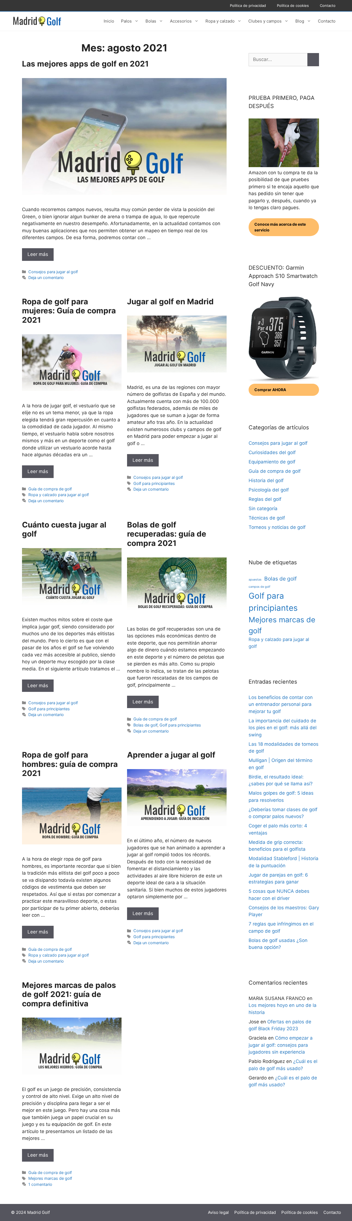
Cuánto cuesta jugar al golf (64, 529)
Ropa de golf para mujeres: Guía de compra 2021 (69, 311)
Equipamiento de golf (272, 462)
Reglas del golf (265, 499)
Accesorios (181, 21)
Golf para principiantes (154, 483)
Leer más (38, 254)
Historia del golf (266, 480)
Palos (126, 21)
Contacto (328, 5)
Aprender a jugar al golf (171, 754)
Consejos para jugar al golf (53, 271)
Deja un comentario (46, 277)
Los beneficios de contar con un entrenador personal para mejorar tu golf (281, 704)
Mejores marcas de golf (50, 1178)
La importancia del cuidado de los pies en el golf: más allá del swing (283, 727)
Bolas (150, 21)
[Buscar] (313, 59)
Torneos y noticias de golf (277, 527)
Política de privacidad (248, 5)
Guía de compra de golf (50, 489)
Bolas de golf (145, 725)
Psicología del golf (269, 490)
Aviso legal (218, 1212)
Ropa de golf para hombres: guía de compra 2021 (70, 764)
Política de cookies (293, 5)
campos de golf (259, 587)
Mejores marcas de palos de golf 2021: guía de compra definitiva (69, 994)
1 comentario (40, 1184)
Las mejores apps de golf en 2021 (85, 63)
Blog (299, 21)
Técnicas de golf (267, 518)
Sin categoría (263, 508)
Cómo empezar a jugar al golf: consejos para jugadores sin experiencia (281, 1045)
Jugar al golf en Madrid (170, 301)
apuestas (255, 579)
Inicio (109, 21)
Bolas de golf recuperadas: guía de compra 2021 (166, 534)
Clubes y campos (265, 21)
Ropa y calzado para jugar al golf (58, 494)
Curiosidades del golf (272, 452)
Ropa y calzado (220, 21)
